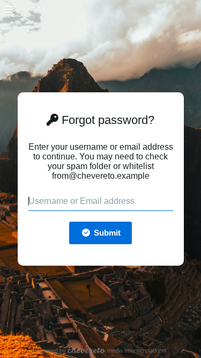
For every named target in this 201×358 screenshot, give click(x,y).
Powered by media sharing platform (100, 350)
